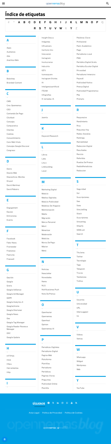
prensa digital (83, 87)
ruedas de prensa (85, 162)
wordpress (81, 365)
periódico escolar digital (87, 66)
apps (9, 48)
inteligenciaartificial (50, 87)
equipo (10, 212)
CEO (8, 109)
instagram (46, 58)
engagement (12, 208)
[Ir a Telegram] (48, 403)
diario (9, 169)
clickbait (10, 118)
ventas (80, 339)
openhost (46, 320)
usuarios (80, 300)
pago (79, 50)
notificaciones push (50, 290)
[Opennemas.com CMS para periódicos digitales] (55, 428)
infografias (46, 95)
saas (79, 205)
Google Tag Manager (16, 322)
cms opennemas (14, 105)
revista (80, 154)
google (10, 282)
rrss (79, 126)
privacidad (81, 70)
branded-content (14, 83)
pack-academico (84, 46)
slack (79, 214)
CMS (9, 101)
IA (43, 83)
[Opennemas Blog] (55, 3)
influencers (47, 46)
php (78, 95)
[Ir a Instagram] (62, 403)
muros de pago (48, 242)
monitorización (48, 210)
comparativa (12, 126)
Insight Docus (48, 38)
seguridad (81, 189)
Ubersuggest (82, 312)
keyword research (50, 136)
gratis (9, 286)
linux (44, 163)
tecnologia (81, 261)
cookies (10, 134)
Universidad (82, 304)
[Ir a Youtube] (71, 403)
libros (44, 155)
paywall (80, 78)
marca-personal (49, 222)
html (9, 360)
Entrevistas (12, 216)
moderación (47, 234)
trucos (80, 273)
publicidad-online (49, 384)
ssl (78, 193)
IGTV (44, 70)
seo (78, 201)
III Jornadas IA (48, 99)
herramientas (13, 368)
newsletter (46, 273)
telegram (81, 269)
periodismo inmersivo (86, 74)
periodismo (46, 368)
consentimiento (13, 138)
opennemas (47, 316)
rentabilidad (82, 142)
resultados (82, 150)
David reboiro (13, 189)
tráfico (80, 281)
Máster (45, 247)
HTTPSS (10, 356)
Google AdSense (14, 290)
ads (8, 56)
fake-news (12, 243)
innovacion (46, 54)
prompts (80, 99)
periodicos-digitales (50, 347)
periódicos (46, 372)
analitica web (13, 60)
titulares (81, 252)
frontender (11, 247)
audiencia (11, 52)
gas (8, 318)
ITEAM (45, 91)
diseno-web (12, 173)
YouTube (80, 388)
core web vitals (14, 142)
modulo (45, 194)
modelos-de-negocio (51, 206)
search (80, 234)
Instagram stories (49, 78)
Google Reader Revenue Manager (17, 327)
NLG (44, 285)
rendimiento (82, 121)
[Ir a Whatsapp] (67, 403)
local (44, 171)
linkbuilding (47, 167)
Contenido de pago (15, 113)
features (11, 255)
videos (80, 335)
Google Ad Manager (15, 294)
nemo (44, 281)
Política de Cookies (73, 413)
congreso (11, 150)
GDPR (9, 298)
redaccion (81, 171)
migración (46, 218)
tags (79, 265)
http (9, 372)
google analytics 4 (15, 302)
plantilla (45, 388)
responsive (82, 117)
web (78, 369)
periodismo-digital (50, 351)
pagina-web (47, 355)
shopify (80, 226)
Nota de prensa (48, 294)
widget (80, 361)
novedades (47, 277)
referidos (81, 158)
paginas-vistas (48, 376)
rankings (81, 138)
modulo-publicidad (50, 202)
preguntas (46, 380)
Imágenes (46, 42)
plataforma (46, 359)
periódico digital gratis (87, 62)
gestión (10, 278)
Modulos (45, 238)
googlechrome (13, 306)
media (44, 214)
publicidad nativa (84, 83)
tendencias (81, 277)
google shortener (14, 310)
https (9, 364)
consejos (11, 122)
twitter (80, 257)
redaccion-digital (84, 146)
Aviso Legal (34, 413)
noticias (45, 269)
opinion (45, 324)
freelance (11, 251)
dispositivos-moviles (16, 177)
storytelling (82, 209)
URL (78, 308)
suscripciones (83, 197)
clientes (10, 130)
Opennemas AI (48, 329)
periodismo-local (84, 54)
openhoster (47, 312)
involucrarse (47, 62)
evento (10, 220)
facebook (11, 239)
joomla (45, 117)
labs (44, 159)
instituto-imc (47, 50)
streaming (81, 222)
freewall (10, 259)
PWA (79, 58)
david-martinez (13, 185)
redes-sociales (83, 134)
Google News (12, 314)
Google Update (13, 337)
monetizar (46, 230)
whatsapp (81, 357)
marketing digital (49, 189)
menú (44, 251)
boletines (11, 79)
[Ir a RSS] (76, 403)
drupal (10, 181)
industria (46, 66)
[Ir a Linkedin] (58, 403)
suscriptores (82, 218)
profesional (81, 42)
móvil (44, 226)
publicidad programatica (87, 91)
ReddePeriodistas (84, 166)
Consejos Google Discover (18, 146)
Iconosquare (47, 74)
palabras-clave (83, 38)
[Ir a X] (53, 403)
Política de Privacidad (52, 413)
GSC (9, 333)
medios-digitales (49, 198)
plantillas (46, 363)
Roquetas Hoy (83, 130)
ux (78, 316)
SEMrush (81, 230)
